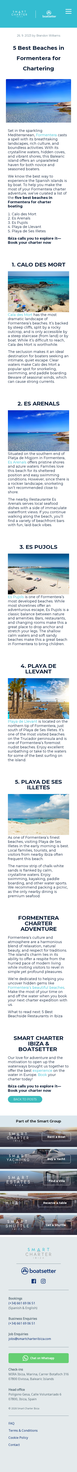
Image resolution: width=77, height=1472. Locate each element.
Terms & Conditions (23, 1430)
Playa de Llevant (22, 721)
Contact (14, 1445)
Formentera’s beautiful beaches (36, 987)
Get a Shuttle (56, 1225)
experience (42, 1070)
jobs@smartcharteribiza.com (29, 1339)
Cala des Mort (20, 315)
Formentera (46, 135)
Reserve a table (55, 1203)
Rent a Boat (56, 1137)
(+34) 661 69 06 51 (21, 1303)
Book (42, 1075)
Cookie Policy (18, 1437)
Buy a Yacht (56, 1159)
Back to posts (25, 1099)
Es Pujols (16, 597)
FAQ (11, 1423)
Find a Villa (57, 1181)
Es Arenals (17, 462)
